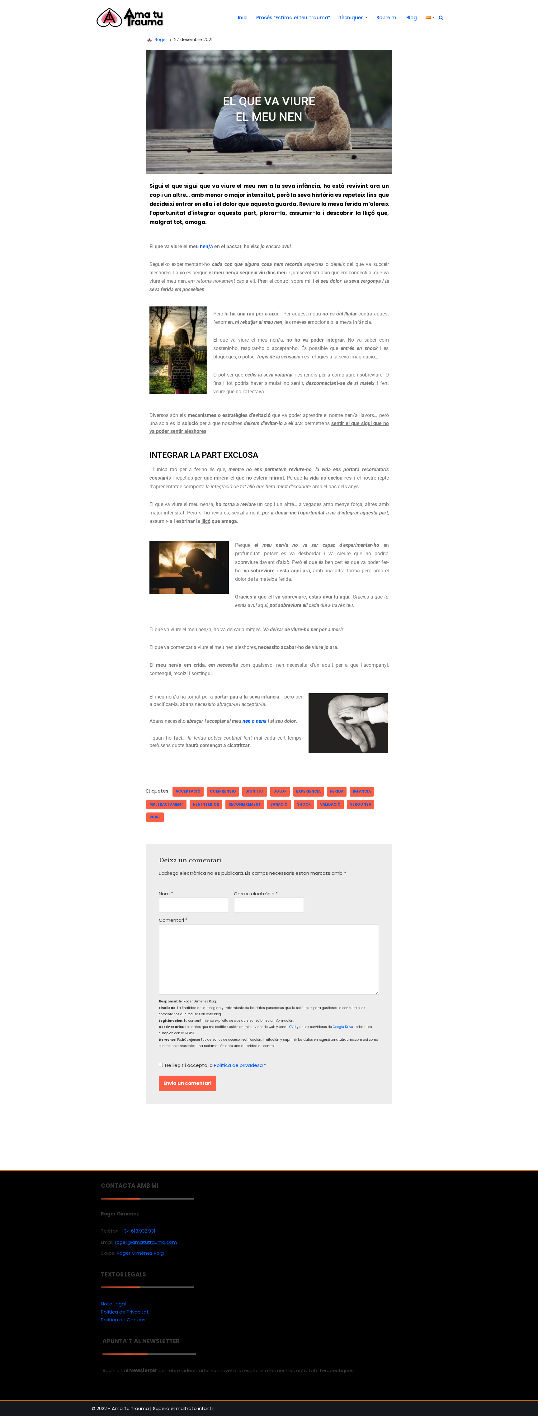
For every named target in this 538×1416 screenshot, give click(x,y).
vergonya (360, 804)
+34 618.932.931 (138, 1231)
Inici (243, 17)
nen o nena (255, 721)
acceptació (188, 791)
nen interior (206, 804)
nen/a (206, 246)
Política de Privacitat (125, 1312)
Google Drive (343, 1027)
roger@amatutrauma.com (146, 1242)
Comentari (173, 920)
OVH (292, 1027)
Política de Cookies (123, 1319)
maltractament (166, 804)
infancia (362, 791)
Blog (411, 17)
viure (155, 817)
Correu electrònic (256, 893)
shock (304, 804)
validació (330, 804)
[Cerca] (441, 17)
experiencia (308, 791)
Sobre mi (387, 17)
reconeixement (245, 804)
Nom (166, 893)
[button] (366, 17)
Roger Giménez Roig (140, 1253)
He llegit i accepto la (215, 1065)
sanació (279, 804)
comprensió (223, 791)
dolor (280, 791)
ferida (336, 791)
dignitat (254, 791)
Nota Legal (113, 1303)
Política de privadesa (239, 1065)
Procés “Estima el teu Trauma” (293, 17)
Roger (161, 40)
